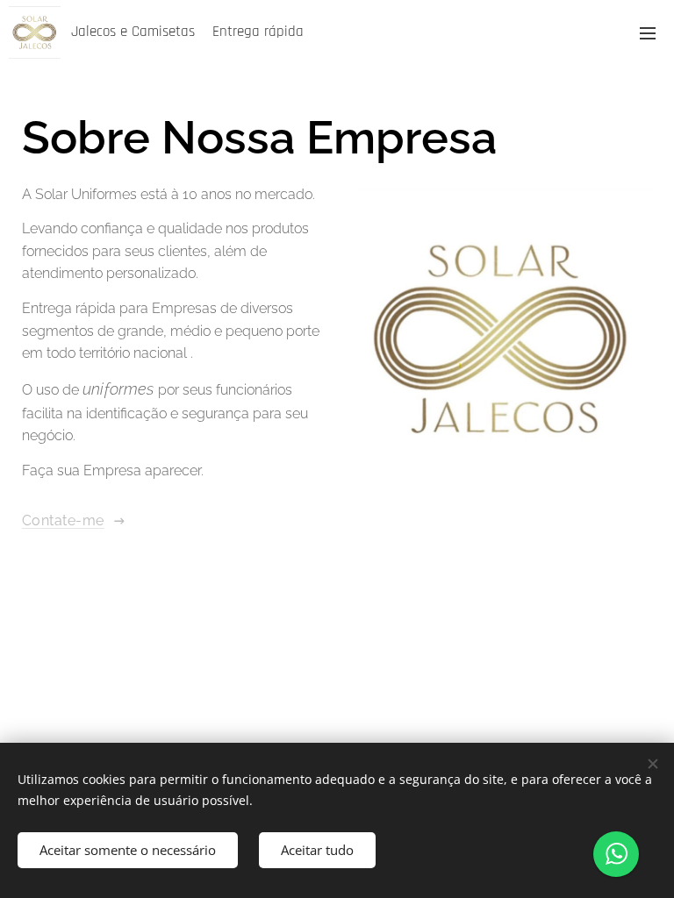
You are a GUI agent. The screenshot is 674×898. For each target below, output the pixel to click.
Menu (647, 32)
